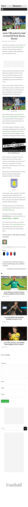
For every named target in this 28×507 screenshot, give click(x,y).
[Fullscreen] (24, 150)
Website (2, 394)
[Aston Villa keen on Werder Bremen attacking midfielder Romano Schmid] (14, 277)
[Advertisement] (14, 64)
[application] (14, 145)
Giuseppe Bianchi (13, 41)
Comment (3, 363)
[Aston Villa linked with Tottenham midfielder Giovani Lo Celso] (14, 302)
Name (2, 381)
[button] (14, 145)
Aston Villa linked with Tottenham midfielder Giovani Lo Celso (14, 318)
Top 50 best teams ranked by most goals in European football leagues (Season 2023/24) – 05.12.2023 (14, 263)
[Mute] (22, 150)
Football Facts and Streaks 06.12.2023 (16, 269)
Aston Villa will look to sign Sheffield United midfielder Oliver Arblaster (14, 343)
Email (2, 388)
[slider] (13, 150)
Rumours (4, 29)
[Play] (4, 150)
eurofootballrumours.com (8, 210)
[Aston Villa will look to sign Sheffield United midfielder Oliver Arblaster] (14, 327)
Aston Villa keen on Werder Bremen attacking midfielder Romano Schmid (14, 293)
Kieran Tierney (19, 47)
